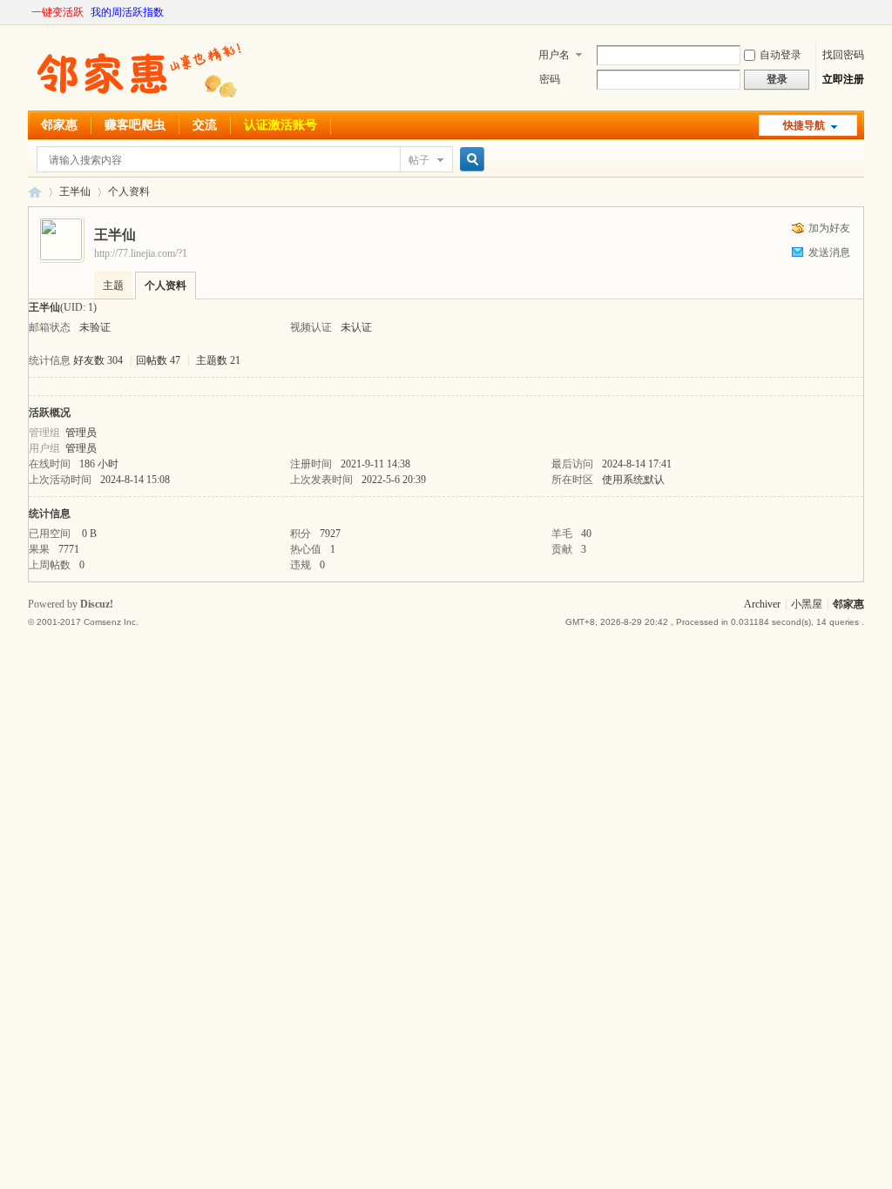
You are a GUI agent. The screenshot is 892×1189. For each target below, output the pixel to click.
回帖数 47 (158, 360)
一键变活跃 (57, 12)
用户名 (554, 55)
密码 (549, 79)
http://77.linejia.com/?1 (140, 253)
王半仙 (75, 191)
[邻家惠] (137, 100)
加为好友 (829, 228)
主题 (113, 285)
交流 (205, 124)
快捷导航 (804, 125)
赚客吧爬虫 (135, 124)
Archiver (762, 604)
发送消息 (829, 252)
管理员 (81, 433)
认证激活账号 (280, 124)
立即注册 (843, 79)
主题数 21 (218, 360)
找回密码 (843, 55)
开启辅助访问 (859, 12)
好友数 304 (98, 360)
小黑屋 (806, 604)
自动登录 (780, 55)
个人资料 (165, 285)
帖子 (419, 160)
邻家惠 (59, 124)
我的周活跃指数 (127, 12)
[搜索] (469, 160)
